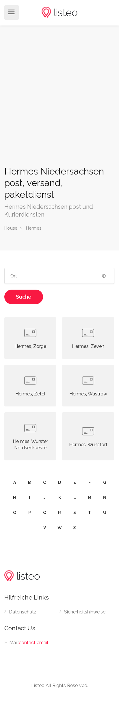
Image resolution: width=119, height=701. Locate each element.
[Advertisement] (59, 102)
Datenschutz (22, 612)
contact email (33, 642)
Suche (23, 297)
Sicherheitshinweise (84, 612)
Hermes (33, 228)
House (10, 228)
